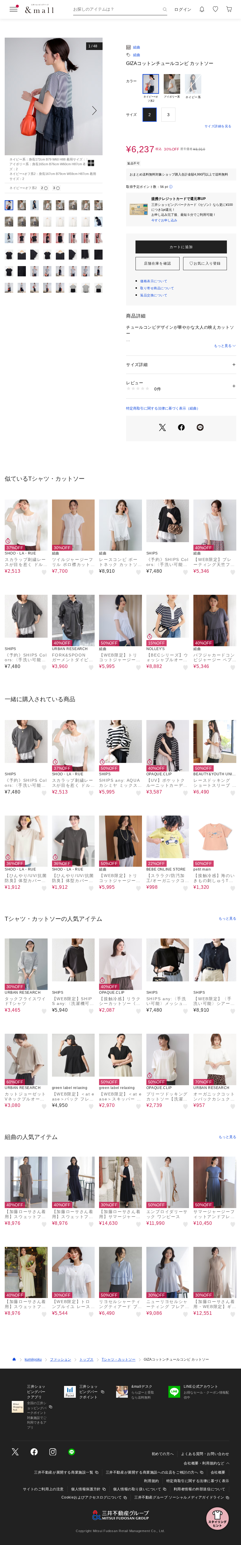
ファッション (60, 1359)
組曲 (136, 47)
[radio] (151, 88)
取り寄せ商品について (157, 288)
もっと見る (223, 346)
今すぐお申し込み (164, 220)
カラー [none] (131, 81)
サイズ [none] (131, 115)
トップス (86, 1359)
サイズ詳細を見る (218, 126)
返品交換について (153, 295)
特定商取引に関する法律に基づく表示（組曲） (163, 408)
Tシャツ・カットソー (118, 1359)
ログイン (183, 9)
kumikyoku (33, 1359)
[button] (54, 110)
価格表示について (153, 281)
